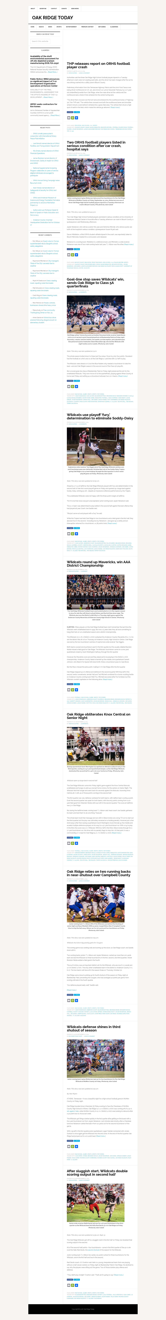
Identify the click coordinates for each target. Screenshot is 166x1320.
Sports (95, 125)
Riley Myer (100, 858)
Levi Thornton (88, 548)
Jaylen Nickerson (77, 129)
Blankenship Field (100, 396)
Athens (85, 1156)
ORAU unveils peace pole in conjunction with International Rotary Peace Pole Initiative (43, 136)
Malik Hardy (126, 856)
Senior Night (118, 858)
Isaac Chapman (113, 397)
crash (87, 127)
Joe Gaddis (77, 266)
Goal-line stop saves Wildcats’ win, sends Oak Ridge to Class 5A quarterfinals (95, 282)
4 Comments (82, 292)
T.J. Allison (113, 401)
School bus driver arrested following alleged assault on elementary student (43, 320)
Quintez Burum (81, 858)
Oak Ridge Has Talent (104, 266)
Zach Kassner (122, 860)
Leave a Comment (84, 73)
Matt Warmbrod (112, 399)
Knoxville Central (78, 548)
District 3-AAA (88, 1011)
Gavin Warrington (87, 701)
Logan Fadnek (102, 399)
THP (68, 131)
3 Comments (84, 723)
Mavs (94, 703)
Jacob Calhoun (78, 854)
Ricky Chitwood (92, 858)
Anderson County (89, 543)
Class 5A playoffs (98, 545)
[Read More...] (52, 72)
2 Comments (82, 424)
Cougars (81, 1011)
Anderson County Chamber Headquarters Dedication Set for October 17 (45, 222)
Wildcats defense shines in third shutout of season (93, 1028)
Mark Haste (106, 1013)
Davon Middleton (95, 127)
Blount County (80, 127)
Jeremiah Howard (116, 854)
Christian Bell (87, 545)
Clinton (113, 545)
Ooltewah (70, 401)
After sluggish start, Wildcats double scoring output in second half (97, 1172)
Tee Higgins (129, 401)
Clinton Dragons (122, 545)
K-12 (91, 125)
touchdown (98, 1298)
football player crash (120, 127)
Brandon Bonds (120, 543)
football (105, 397)
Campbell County (76, 545)
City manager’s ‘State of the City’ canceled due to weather (44, 263)
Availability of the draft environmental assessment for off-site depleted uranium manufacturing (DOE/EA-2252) (44, 59)
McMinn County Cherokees (88, 1157)
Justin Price (98, 1013)
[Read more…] (115, 107)
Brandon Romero (122, 396)
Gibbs (75, 547)
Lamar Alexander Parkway (92, 129)
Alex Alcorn (90, 396)
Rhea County (84, 401)
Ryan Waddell (108, 858)
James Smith (87, 854)
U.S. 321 (72, 131)
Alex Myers (78, 1156)
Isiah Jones (127, 1294)
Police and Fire (118, 262)
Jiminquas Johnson (115, 547)
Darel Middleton (96, 397)
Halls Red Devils (118, 1294)
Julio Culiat (90, 1013)
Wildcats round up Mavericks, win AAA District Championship (98, 563)
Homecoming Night (109, 1011)
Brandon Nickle (112, 396)
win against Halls (73, 1111)
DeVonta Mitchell (106, 127)
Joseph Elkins (81, 1013)
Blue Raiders (111, 543)
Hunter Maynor (83, 547)
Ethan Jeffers (97, 1011)
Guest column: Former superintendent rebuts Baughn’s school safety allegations (44, 243)
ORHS (113, 266)
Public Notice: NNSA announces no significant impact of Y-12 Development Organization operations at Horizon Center (44, 82)
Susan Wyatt (119, 266)
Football (78, 697)
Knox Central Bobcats (99, 856)
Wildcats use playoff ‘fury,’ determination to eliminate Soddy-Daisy (100, 416)
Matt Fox (89, 703)
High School (85, 125)
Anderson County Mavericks (95, 699)
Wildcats (87, 268)
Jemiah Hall (87, 399)
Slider (85, 394)
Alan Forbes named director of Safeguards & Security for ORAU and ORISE (43, 190)
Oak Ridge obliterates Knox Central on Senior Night (98, 716)
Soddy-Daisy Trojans (122, 548)
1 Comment (84, 571)
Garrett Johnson (75, 701)
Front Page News (97, 262)
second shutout (93, 1250)
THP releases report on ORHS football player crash (98, 65)
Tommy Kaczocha (72, 403)
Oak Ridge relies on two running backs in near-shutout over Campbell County (99, 873)
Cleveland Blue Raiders (74, 397)
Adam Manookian (80, 396)
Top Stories (100, 394)
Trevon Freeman (112, 860)
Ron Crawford (92, 401)
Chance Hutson (101, 852)
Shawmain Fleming (104, 401)
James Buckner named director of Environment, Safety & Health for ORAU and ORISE (44, 160)
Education (78, 125)
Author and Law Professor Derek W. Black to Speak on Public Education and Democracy (44, 212)
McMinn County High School (106, 1157)
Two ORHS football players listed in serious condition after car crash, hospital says (96, 145)
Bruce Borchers (90, 264)
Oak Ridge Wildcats (124, 399)
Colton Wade (86, 397)
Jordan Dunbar (71, 703)
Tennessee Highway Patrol (123, 129)
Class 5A (131, 396)
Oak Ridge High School (108, 129)
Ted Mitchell (121, 401)
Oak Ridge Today (52, 17)
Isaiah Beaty (122, 397)
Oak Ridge (113, 1013)
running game (121, 1013)
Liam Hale (110, 856)
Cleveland (107, 545)
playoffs (76, 401)
